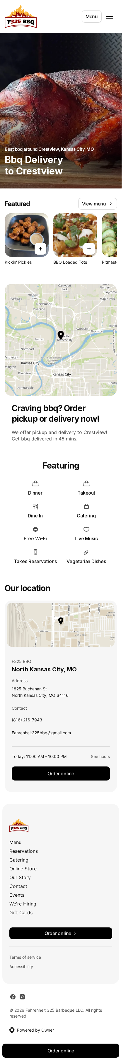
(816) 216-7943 (27, 721)
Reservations (23, 851)
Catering (18, 860)
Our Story (20, 877)
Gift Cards (21, 912)
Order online (60, 773)
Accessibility (21, 966)
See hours (100, 756)
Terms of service (25, 957)
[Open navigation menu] (109, 16)
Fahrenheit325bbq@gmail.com (41, 734)
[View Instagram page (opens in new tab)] (22, 996)
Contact (18, 886)
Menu (92, 16)
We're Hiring (22, 904)
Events (16, 895)
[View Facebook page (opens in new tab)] (12, 996)
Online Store (23, 869)
